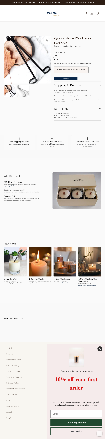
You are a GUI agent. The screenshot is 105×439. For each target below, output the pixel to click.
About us (10, 412)
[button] (7, 13)
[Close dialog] (99, 348)
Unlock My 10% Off (76, 422)
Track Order (12, 394)
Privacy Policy (12, 383)
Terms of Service (14, 377)
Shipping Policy (13, 371)
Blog (8, 400)
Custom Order (12, 406)
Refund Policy (12, 365)
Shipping (57, 46)
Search (9, 354)
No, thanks (76, 431)
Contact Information (15, 389)
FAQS (8, 418)
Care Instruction (13, 360)
